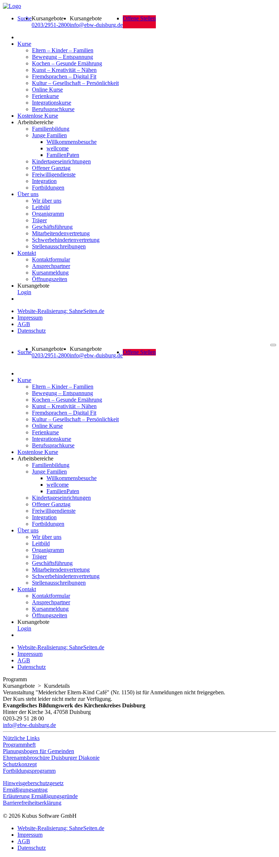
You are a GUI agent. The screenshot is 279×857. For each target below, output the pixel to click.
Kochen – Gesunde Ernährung (67, 63)
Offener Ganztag (51, 168)
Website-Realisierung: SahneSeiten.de (60, 311)
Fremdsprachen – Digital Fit (64, 76)
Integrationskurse (51, 102)
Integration (44, 181)
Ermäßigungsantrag (25, 790)
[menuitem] (24, 21)
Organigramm (48, 214)
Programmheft (19, 745)
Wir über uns (46, 201)
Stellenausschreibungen (59, 246)
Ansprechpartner (51, 266)
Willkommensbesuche (71, 142)
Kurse (24, 44)
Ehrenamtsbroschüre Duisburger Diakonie (51, 758)
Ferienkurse (45, 96)
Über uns (28, 194)
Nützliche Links (21, 738)
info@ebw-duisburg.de (96, 25)
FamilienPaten (62, 155)
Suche (24, 18)
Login (24, 292)
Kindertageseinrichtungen (61, 161)
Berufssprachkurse (53, 109)
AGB (23, 324)
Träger (39, 220)
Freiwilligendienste (54, 174)
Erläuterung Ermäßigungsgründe (40, 796)
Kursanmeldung (50, 272)
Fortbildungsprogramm (29, 771)
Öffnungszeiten (49, 279)
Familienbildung (50, 129)
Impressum (30, 317)
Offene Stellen (139, 18)
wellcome (57, 148)
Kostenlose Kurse (37, 116)
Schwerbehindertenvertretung (66, 240)
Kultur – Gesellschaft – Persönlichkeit (75, 83)
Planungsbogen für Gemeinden (38, 751)
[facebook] (5, 809)
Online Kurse (47, 89)
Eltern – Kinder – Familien (62, 50)
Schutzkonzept (20, 764)
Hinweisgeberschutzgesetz (33, 783)
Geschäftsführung (52, 227)
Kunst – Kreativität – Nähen (64, 70)
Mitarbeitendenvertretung (61, 233)
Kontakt (26, 253)
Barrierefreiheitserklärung (32, 803)
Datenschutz (31, 331)
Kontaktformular (51, 259)
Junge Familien (49, 135)
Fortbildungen (48, 187)
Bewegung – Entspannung (62, 57)
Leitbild (41, 207)
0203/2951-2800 (51, 25)
